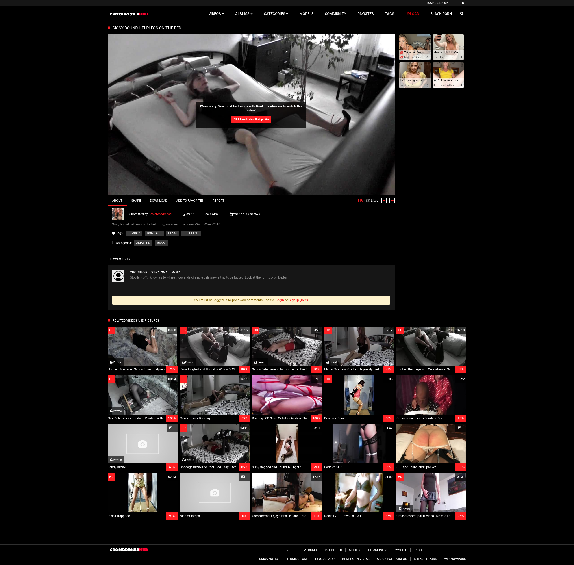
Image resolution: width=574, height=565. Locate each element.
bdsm (172, 233)
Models (355, 550)
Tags (418, 550)
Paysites (400, 550)
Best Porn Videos (356, 559)
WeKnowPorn (455, 559)
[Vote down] (392, 200)
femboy (134, 233)
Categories (333, 550)
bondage (154, 233)
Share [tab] (136, 200)
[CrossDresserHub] (129, 14)
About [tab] (117, 200)
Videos (292, 550)
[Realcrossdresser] (120, 214)
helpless (190, 233)
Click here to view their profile (251, 119)
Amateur (143, 243)
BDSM (161, 243)
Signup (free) (298, 300)
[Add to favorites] (163, 330)
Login (431, 2)
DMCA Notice (269, 559)
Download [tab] (158, 200)
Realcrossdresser (160, 214)
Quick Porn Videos (392, 559)
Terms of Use (297, 559)
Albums (310, 550)
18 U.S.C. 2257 (325, 559)
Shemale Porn (425, 559)
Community (377, 550)
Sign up (442, 2)
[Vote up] (384, 200)
